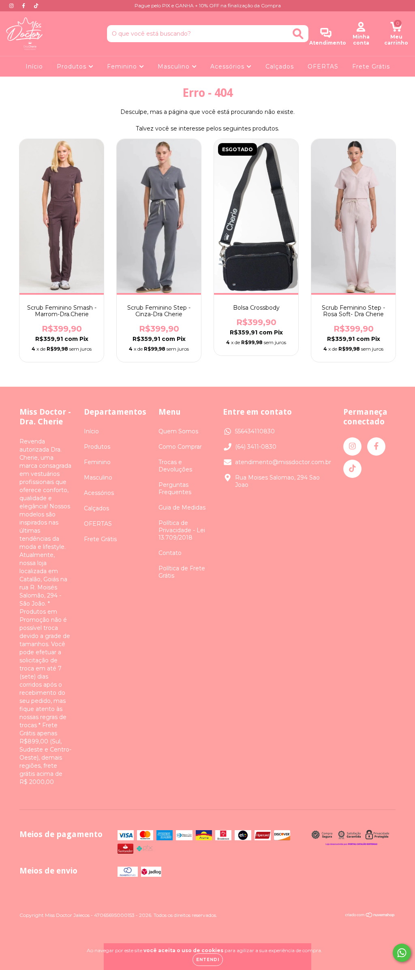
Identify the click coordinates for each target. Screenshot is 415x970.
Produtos (72, 66)
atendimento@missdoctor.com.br (283, 462)
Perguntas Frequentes (174, 488)
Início (34, 66)
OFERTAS (323, 66)
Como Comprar (180, 446)
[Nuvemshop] (370, 916)
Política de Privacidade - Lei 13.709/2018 (181, 530)
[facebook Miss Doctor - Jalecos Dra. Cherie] (24, 5)
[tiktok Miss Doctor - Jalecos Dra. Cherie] (36, 5)
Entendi (207, 959)
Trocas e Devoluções (175, 465)
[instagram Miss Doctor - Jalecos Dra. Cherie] (12, 5)
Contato (170, 553)
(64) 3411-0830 (255, 446)
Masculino (175, 66)
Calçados (279, 66)
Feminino (123, 66)
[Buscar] (298, 33)
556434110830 (255, 431)
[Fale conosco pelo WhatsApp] (402, 953)
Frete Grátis (371, 66)
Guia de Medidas (181, 507)
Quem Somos (178, 431)
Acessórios (228, 66)
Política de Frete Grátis (181, 572)
